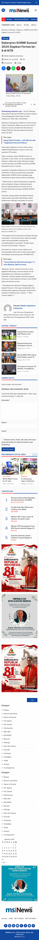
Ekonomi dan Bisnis (21, 19)
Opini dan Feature (10, 746)
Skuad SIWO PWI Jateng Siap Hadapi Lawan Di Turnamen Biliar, (26, 357)
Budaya (9, 19)
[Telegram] (29, 925)
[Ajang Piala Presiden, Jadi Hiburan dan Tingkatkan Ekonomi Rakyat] (9, 335)
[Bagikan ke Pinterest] (18, 68)
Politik (6, 761)
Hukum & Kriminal (10, 717)
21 (11, 854)
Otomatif (7, 750)
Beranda (4, 918)
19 (7, 854)
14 (11, 851)
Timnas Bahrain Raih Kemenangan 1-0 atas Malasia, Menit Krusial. (19, 263)
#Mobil (33, 25)
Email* (4, 431)
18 (5, 854)
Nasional (24, 476)
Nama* (4, 422)
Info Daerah (7, 476)
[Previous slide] (33, 454)
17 (2, 854)
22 (13, 854)
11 (4, 851)
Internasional (8, 728)
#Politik (26, 25)
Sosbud (6, 764)
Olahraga (5, 38)
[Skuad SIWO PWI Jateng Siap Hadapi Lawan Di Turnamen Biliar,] (9, 358)
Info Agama (8, 721)
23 (16, 854)
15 (13, 851)
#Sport (19, 25)
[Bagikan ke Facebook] (4, 68)
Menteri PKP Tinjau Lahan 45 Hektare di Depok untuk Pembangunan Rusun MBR (22, 519)
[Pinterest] (33, 925)
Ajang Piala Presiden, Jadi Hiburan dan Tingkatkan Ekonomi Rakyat (20, 141)
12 (7, 851)
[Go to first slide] (36, 454)
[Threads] (13, 925)
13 (9, 851)
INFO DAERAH (19, 918)
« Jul (3, 862)
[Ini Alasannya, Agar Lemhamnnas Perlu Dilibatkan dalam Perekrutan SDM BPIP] (28, 466)
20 (9, 854)
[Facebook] (5, 925)
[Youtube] (17, 925)
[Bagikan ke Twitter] (8, 68)
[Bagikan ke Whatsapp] (13, 68)
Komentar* (6, 400)
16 (15, 851)
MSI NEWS (14, 511)
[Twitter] (21, 925)
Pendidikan (7, 757)
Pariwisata (7, 753)
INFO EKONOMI (30, 918)
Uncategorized (9, 768)
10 (2, 851)
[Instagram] (9, 925)
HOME (11, 918)
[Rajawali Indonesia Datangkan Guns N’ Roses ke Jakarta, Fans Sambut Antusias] (9, 346)
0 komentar (8, 63)
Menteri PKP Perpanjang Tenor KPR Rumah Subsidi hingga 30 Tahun (23, 528)
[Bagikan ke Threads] (23, 68)
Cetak (19, 63)
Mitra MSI (7, 732)
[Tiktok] (25, 925)
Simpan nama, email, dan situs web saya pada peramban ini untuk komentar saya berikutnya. (19, 442)
